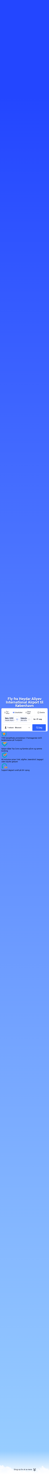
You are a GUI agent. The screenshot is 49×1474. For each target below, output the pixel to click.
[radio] (7, 712)
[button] (45, 3)
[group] (10, 719)
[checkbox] (41, 712)
